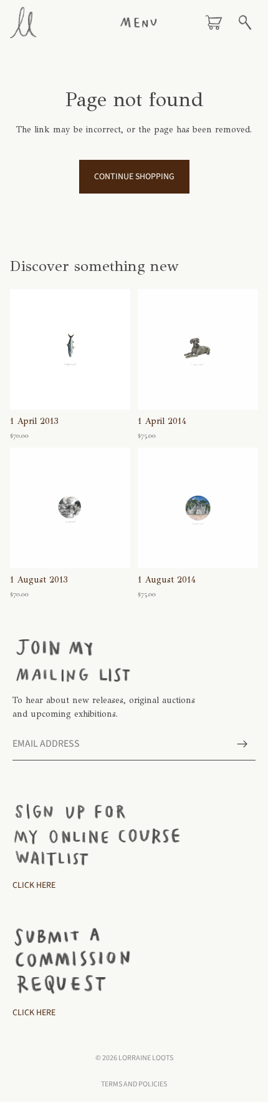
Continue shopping (134, 176)
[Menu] (138, 22)
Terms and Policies (134, 1084)
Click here (33, 1012)
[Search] (245, 22)
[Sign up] (242, 744)
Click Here (33, 885)
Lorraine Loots (145, 1058)
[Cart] (213, 22)
